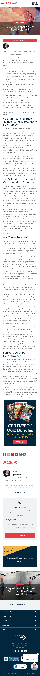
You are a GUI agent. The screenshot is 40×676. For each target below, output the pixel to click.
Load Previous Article (19, 604)
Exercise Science (20, 22)
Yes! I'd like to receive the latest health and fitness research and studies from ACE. (20, 527)
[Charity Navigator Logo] (14, 659)
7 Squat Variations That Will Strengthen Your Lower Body (20, 591)
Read (19, 492)
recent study (19, 163)
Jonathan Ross (15, 45)
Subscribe (19, 535)
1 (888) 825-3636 (20, 648)
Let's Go (19, 442)
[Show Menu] (2, 3)
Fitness (20, 584)
